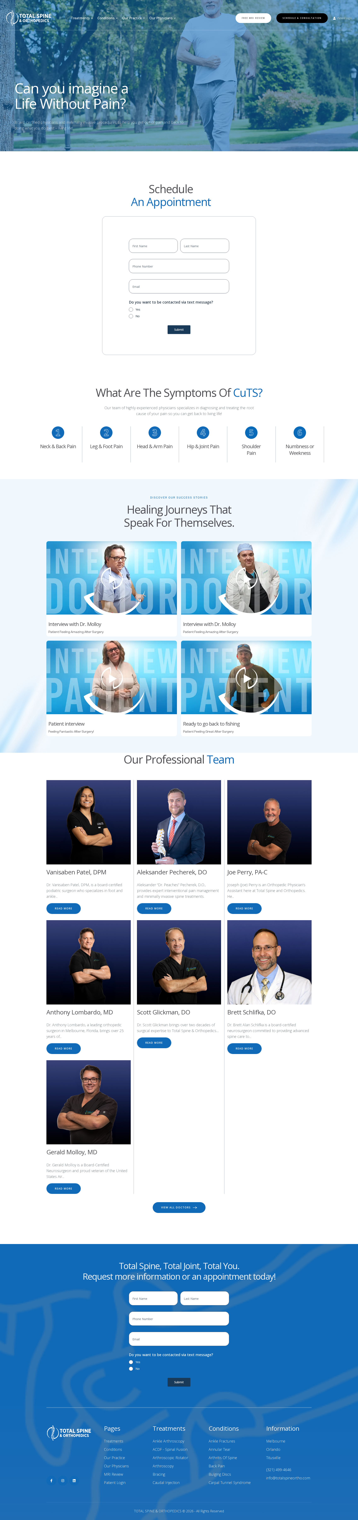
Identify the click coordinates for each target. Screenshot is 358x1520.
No (137, 316)
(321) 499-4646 (278, 1469)
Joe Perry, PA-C (247, 872)
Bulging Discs (220, 1474)
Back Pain (217, 1465)
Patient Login (115, 1482)
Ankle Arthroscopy (168, 1441)
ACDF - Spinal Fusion (170, 1449)
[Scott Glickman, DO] (179, 962)
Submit (179, 330)
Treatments (113, 1441)
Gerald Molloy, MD (71, 1152)
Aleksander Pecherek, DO (172, 872)
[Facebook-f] (51, 1481)
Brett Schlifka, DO (251, 1012)
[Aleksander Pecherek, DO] (179, 822)
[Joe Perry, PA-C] (269, 822)
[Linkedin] (74, 1481)
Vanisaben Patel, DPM (76, 872)
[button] (92, 18)
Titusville (273, 1457)
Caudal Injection (166, 1482)
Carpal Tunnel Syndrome (230, 1482)
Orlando (273, 1449)
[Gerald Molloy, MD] (88, 1102)
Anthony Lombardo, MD (79, 1012)
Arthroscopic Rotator (170, 1457)
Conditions (113, 1449)
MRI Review (113, 1474)
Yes (137, 309)
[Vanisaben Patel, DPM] (88, 822)
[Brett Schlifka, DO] (269, 962)
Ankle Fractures (222, 1441)
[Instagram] (63, 1481)
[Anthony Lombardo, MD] (88, 962)
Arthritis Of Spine (223, 1457)
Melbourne (275, 1441)
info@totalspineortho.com (288, 1477)
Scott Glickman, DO (163, 1012)
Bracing (159, 1474)
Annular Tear (219, 1449)
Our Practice (114, 1457)
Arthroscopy (163, 1465)
